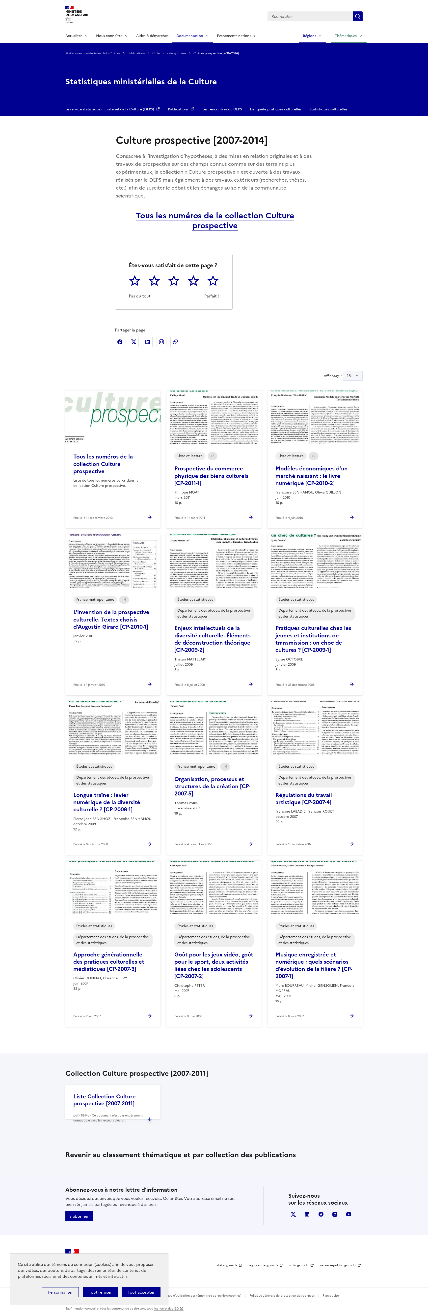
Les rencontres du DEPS (222, 109)
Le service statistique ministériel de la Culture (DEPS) (110, 109)
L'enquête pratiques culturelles (275, 109)
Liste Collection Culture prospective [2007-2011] (104, 1100)
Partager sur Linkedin (148, 342)
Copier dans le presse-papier (175, 342)
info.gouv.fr (299, 1265)
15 (349, 376)
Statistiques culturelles (328, 109)
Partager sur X (134, 342)
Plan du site (331, 1295)
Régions (309, 35)
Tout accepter (141, 1292)
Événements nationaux (236, 35)
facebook (321, 1214)
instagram (335, 1214)
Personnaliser (60, 1292)
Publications (137, 53)
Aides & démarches (152, 35)
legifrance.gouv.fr (263, 1265)
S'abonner (79, 1216)
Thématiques (346, 35)
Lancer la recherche (358, 16)
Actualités (73, 35)
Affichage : (337, 376)
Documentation (189, 35)
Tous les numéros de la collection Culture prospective (215, 220)
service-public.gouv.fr (338, 1265)
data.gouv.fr (227, 1265)
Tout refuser (100, 1292)
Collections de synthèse (169, 53)
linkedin (307, 1214)
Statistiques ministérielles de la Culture (93, 53)
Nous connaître (109, 35)
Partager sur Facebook (120, 342)
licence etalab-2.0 (166, 1308)
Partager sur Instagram (161, 342)
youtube (349, 1214)
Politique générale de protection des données (282, 1295)
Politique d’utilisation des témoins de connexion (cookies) (200, 1295)
